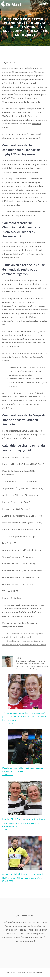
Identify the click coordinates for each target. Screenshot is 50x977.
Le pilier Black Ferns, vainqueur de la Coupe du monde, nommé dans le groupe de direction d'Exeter (23, 823)
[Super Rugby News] (11, 4)
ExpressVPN (8, 306)
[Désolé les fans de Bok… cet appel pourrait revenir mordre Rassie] (25, 762)
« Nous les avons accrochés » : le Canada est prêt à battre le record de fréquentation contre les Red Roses (24, 716)
